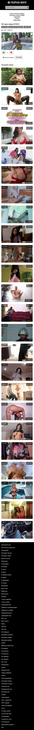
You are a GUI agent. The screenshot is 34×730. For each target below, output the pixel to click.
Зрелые (3, 626)
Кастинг (3, 629)
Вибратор (4, 591)
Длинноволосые (6, 613)
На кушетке (5, 654)
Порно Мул (18, 2)
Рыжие (3, 694)
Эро (2, 727)
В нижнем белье (6, 575)
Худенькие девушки (7, 724)
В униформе (5, 580)
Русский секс (5, 692)
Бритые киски (5, 558)
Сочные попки (5, 711)
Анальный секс (6, 545)
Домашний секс (6, 615)
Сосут (3, 708)
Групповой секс (6, 605)
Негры (3, 667)
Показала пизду (6, 681)
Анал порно (17, 20)
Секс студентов (6, 700)
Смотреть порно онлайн (17, 15)
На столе (4, 662)
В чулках (4, 583)
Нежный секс (5, 670)
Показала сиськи (6, 684)
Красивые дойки (6, 640)
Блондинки (4, 550)
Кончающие (5, 632)
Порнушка (17, 17)
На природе (5, 656)
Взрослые (4, 588)
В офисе (4, 577)
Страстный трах (6, 713)
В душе (3, 572)
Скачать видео (12, 57)
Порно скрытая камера (17, 13)
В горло (3, 569)
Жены (3, 624)
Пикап (3, 675)
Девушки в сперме (7, 610)
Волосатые (4, 594)
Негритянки (5, 664)
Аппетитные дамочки (8, 547)
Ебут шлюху (5, 621)
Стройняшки (5, 716)
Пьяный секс (5, 686)
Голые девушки (6, 599)
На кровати (4, 651)
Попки (17, 18)
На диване (4, 648)
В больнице (5, 564)
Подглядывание (6, 678)
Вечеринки (4, 586)
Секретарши (5, 697)
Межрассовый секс (7, 645)
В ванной (4, 566)
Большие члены (6, 556)
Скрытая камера (6, 705)
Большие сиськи (6, 553)
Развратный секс (6, 689)
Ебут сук (4, 618)
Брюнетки (4, 561)
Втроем (3, 596)
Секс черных (5, 703)
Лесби (3, 643)
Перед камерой (6, 673)
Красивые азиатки (7, 635)
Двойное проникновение (9, 607)
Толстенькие (5, 722)
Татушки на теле (6, 719)
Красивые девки (6, 637)
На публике (4, 659)
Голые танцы (5, 602)
